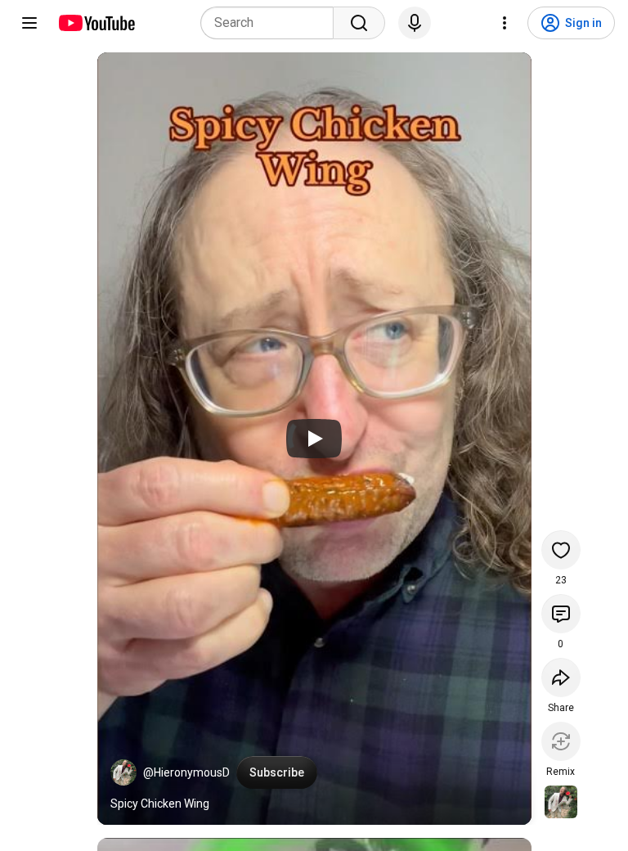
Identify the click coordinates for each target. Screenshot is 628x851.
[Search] (359, 23)
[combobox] (272, 23)
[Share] (561, 677)
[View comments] (561, 613)
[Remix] (561, 741)
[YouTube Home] (96, 23)
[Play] (314, 438)
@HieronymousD (186, 772)
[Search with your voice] (414, 23)
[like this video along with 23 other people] (561, 550)
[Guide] (29, 23)
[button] (123, 772)
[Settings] (504, 23)
